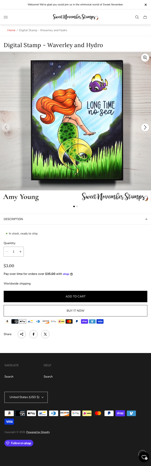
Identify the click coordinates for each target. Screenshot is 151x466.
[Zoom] (145, 58)
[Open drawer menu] (6, 17)
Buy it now (76, 311)
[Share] (22, 334)
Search (8, 377)
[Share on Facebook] (33, 334)
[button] (74, 206)
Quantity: (10, 243)
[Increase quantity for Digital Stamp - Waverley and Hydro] (20, 251)
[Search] (137, 17)
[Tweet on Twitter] (45, 334)
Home (11, 30)
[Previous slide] (6, 127)
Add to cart (76, 296)
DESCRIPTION (13, 219)
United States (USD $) (24, 397)
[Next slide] (145, 127)
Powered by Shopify (38, 432)
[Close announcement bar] (145, 4)
